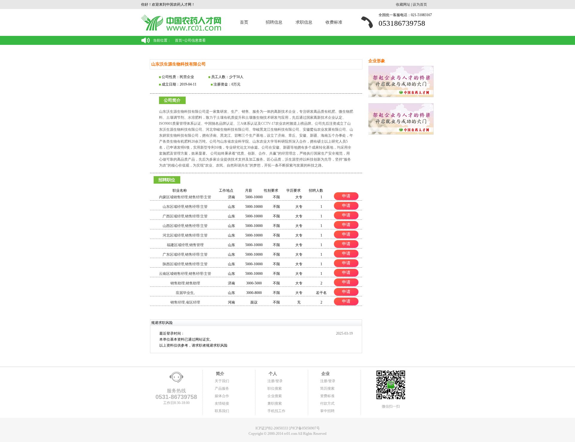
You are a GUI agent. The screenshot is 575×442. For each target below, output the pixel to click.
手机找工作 (276, 411)
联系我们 (222, 411)
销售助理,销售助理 (185, 283)
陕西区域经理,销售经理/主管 (185, 264)
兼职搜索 (274, 403)
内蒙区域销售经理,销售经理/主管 (185, 197)
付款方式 (327, 403)
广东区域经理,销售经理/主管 (185, 254)
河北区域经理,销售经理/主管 (185, 235)
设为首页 (420, 4)
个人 (272, 373)
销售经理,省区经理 (185, 302)
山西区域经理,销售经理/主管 (185, 226)
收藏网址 (403, 4)
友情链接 (222, 403)
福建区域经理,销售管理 (185, 245)
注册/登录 (275, 381)
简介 (219, 373)
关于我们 (222, 381)
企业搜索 (274, 396)
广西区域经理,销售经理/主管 (185, 216)
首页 (244, 22)
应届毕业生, (185, 293)
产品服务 (222, 388)
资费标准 (327, 396)
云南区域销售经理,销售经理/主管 (185, 274)
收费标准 (334, 22)
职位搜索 (274, 388)
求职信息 (304, 22)
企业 (325, 373)
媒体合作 (222, 396)
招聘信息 (274, 22)
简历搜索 (327, 388)
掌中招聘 (327, 411)
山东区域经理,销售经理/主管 (185, 207)
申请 (346, 195)
